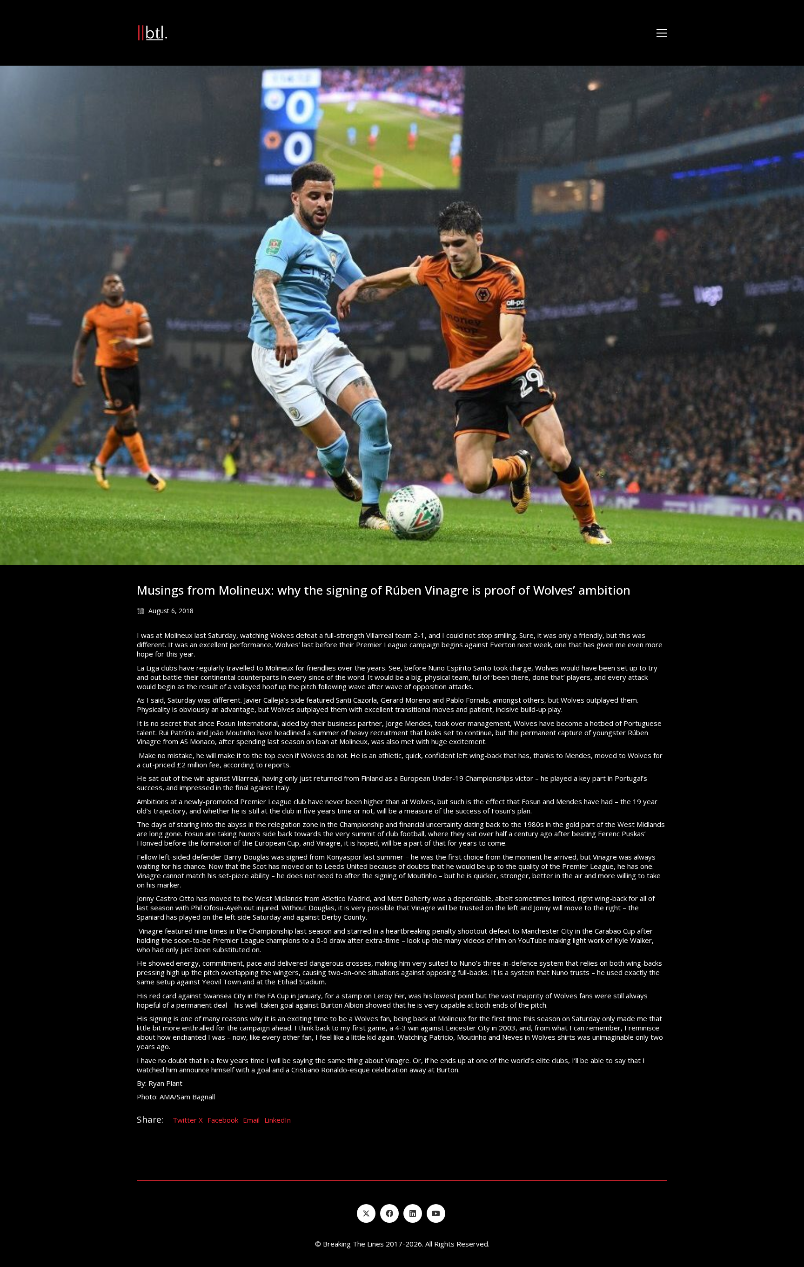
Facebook (223, 1120)
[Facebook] (389, 1213)
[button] (662, 33)
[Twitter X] (366, 1213)
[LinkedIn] (412, 1213)
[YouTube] (436, 1213)
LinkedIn (277, 1120)
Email (251, 1120)
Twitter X (188, 1120)
